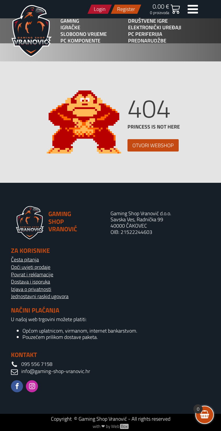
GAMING (69, 21)
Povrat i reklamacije (32, 274)
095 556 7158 (36, 364)
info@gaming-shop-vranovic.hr (55, 371)
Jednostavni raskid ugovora (39, 296)
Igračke (70, 27)
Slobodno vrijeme (83, 34)
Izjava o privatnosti (31, 289)
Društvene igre (148, 21)
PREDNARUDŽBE (147, 40)
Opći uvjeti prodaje (30, 267)
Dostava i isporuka (30, 282)
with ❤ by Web (110, 426)
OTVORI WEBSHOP (153, 145)
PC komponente (80, 40)
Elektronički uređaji (154, 27)
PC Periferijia (145, 34)
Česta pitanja (25, 260)
